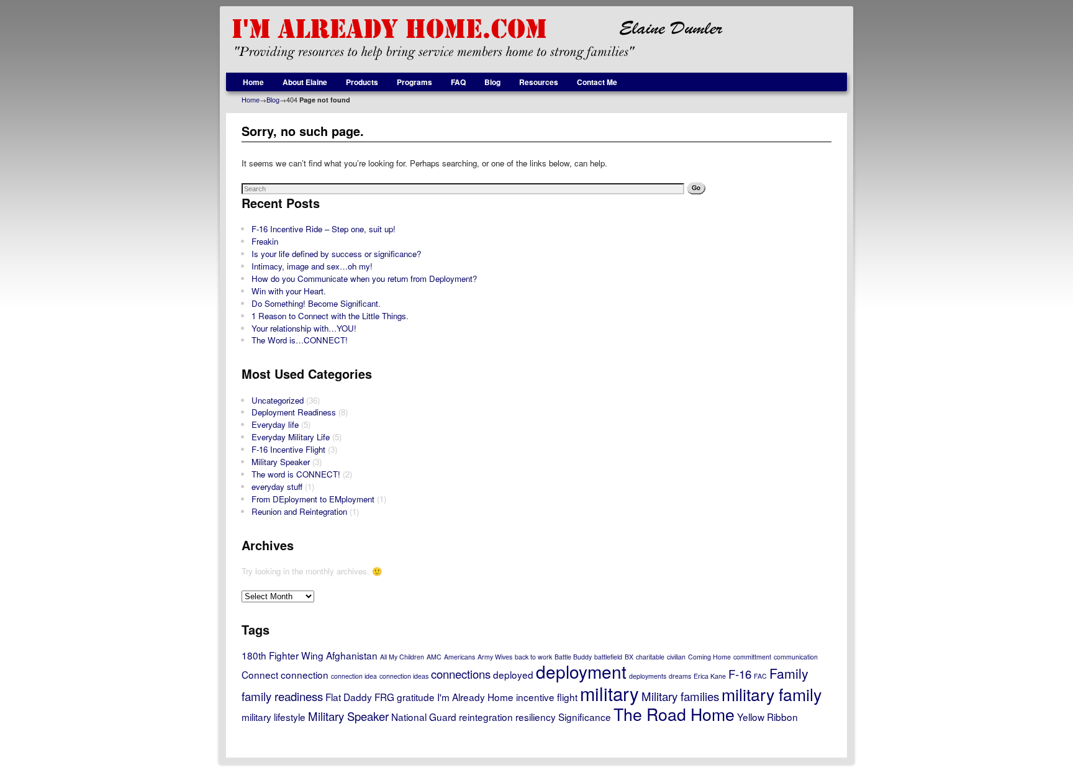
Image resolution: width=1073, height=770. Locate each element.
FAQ (458, 82)
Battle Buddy (573, 656)
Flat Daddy (348, 697)
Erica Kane (710, 676)
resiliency (535, 716)
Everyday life (275, 424)
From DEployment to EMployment (312, 499)
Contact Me (597, 82)
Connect (260, 674)
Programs (414, 82)
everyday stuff (276, 486)
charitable (650, 656)
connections (461, 674)
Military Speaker (280, 462)
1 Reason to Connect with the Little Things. (330, 316)
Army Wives (495, 656)
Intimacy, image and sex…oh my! (312, 266)
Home (253, 82)
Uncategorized (277, 400)
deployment (581, 671)
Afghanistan (352, 655)
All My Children (402, 656)
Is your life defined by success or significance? (336, 254)
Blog (492, 82)
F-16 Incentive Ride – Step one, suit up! (323, 229)
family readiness (282, 696)
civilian (676, 656)
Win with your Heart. (288, 291)
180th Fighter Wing (283, 655)
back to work (533, 656)
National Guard (423, 716)
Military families (680, 696)
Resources (538, 82)
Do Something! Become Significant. (316, 303)
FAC (760, 676)
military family (772, 694)
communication (796, 656)
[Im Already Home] (536, 39)
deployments (647, 676)
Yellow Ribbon (767, 716)
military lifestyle (274, 716)
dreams (680, 676)
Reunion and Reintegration (299, 511)
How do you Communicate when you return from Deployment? (364, 278)
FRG (384, 697)
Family (788, 673)
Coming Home (709, 656)
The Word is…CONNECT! (299, 340)
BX (629, 656)
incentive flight (546, 697)
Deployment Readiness (293, 412)
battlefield (608, 656)
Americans (459, 656)
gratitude (416, 697)
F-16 (739, 674)
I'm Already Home (475, 697)
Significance (584, 716)
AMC (434, 656)
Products (362, 82)
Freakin (264, 241)
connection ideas (403, 676)
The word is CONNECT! (295, 474)
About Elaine (305, 82)
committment (752, 656)
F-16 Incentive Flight (288, 449)
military (609, 693)
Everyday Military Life (290, 437)
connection (304, 674)
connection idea (354, 676)
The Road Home (674, 714)
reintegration (486, 716)
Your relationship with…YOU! (303, 328)
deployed (513, 674)
